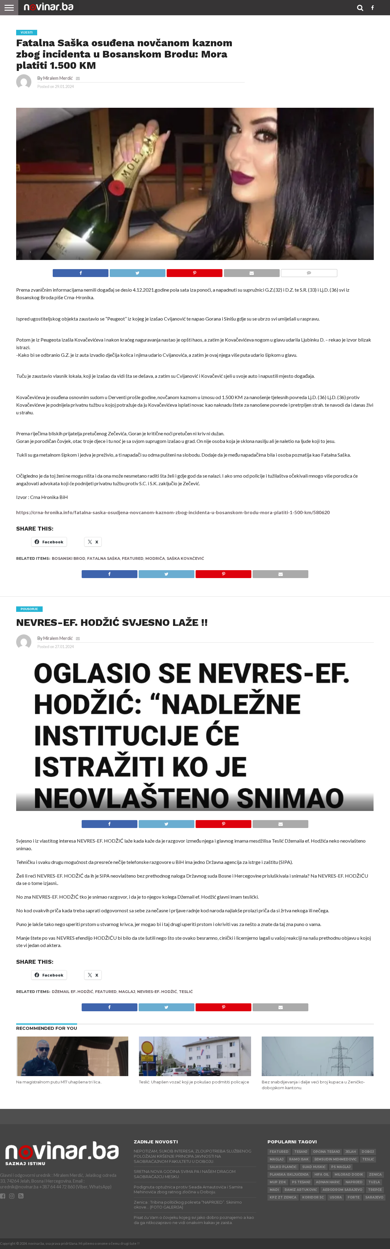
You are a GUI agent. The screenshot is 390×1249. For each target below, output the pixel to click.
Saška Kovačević (185, 558)
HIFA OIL (321, 1175)
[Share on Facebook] (80, 271)
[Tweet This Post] (137, 271)
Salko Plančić (283, 1167)
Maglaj (127, 991)
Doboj (368, 1152)
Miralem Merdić (58, 78)
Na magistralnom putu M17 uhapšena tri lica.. (59, 1082)
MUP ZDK (278, 1182)
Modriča (155, 558)
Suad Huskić (313, 1167)
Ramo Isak (299, 1159)
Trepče (375, 1190)
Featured (133, 558)
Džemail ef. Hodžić (72, 991)
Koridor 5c (313, 1197)
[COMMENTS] (309, 271)
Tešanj (300, 1152)
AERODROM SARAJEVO (342, 1190)
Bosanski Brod (68, 558)
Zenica (375, 1175)
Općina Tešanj (326, 1152)
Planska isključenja (289, 1175)
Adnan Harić (328, 1182)
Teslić (186, 991)
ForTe (354, 1197)
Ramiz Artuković (301, 1190)
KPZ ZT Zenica (283, 1197)
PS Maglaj (340, 1167)
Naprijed (354, 1182)
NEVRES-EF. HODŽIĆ (157, 991)
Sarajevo (374, 1197)
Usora (336, 1197)
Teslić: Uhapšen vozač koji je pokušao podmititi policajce (194, 1082)
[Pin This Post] (194, 271)
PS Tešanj (301, 1182)
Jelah (351, 1152)
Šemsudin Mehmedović (335, 1159)
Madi (274, 1190)
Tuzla (374, 1182)
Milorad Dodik (349, 1175)
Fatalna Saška (103, 558)
